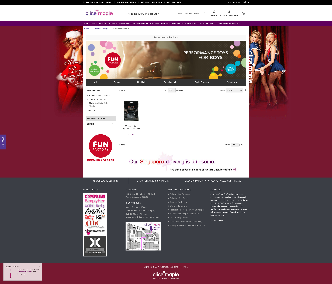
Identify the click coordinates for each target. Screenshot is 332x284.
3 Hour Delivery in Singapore (153, 181)
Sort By (223, 90)
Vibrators (89, 23)
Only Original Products (179, 194)
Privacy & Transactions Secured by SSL (187, 225)
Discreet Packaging (178, 202)
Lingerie (176, 23)
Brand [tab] (90, 124)
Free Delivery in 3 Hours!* (143, 13)
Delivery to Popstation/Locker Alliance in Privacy (213, 181)
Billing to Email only (178, 206)
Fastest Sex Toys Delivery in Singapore (187, 210)
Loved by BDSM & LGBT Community (185, 221)
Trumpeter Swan (24, 271)
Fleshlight (141, 82)
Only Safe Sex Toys (178, 198)
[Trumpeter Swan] (10, 273)
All (95, 82)
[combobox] (192, 13)
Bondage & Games (159, 23)
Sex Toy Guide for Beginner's (225, 23)
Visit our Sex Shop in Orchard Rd (184, 213)
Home (86, 29)
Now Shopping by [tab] (95, 90)
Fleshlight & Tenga (195, 23)
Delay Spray (232, 82)
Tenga (117, 82)
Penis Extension (202, 82)
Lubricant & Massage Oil (132, 23)
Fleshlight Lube (171, 82)
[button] (3, 142)
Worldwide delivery (106, 181)
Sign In (214, 16)
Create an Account (229, 16)
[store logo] (99, 12)
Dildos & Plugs (107, 23)
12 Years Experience (178, 217)
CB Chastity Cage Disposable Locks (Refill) (131, 127)
